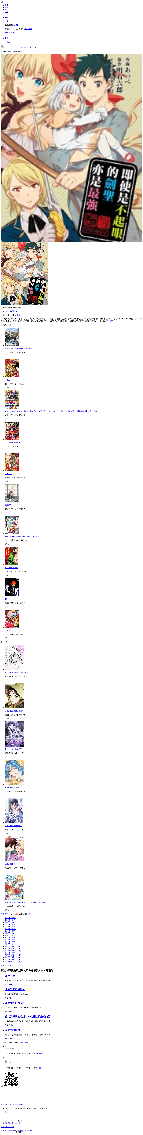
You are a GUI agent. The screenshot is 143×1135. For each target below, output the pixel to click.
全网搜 (33, 47)
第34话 (10, 984)
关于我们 (4, 1104)
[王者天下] (12, 470)
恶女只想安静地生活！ (13, 826)
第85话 (10, 929)
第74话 (10, 953)
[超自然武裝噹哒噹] (11, 564)
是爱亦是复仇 (12, 1030)
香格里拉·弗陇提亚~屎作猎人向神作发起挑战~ (22, 536)
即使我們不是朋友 (15, 989)
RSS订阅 (8, 1131)
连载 (5, 914)
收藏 (2, 1123)
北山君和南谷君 (11, 864)
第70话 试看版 (13, 962)
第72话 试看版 (13, 957)
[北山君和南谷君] (14, 861)
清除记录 (15, 25)
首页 (6, 5)
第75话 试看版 (13, 951)
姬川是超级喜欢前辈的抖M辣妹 (16, 672)
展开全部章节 (6, 965)
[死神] (12, 596)
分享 (2, 1131)
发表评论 (38, 1053)
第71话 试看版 (13, 959)
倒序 (29, 914)
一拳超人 (8, 630)
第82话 (10, 935)
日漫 (6, 12)
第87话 (10, 924)
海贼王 (7, 380)
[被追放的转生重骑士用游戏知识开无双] (12, 345)
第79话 (10, 942)
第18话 (10, 1039)
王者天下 (8, 474)
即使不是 (10, 976)
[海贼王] (12, 377)
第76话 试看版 (13, 948)
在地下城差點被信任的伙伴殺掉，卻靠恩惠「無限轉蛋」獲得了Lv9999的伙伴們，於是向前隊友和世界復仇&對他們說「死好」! (52, 411)
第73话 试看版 (13, 955)
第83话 (10, 933)
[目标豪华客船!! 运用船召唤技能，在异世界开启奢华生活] (14, 899)
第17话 (10, 1011)
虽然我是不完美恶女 (12, 442)
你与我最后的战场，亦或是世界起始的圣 (27, 1016)
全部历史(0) (9, 32)
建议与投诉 (12, 1104)
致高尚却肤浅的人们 (12, 787)
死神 (6, 599)
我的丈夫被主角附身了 (13, 749)
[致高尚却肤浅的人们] (14, 784)
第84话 (10, 931)
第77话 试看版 (13, 946)
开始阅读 (8, 1123)
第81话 (10, 937)
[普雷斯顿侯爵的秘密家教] (14, 708)
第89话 (10, 920)
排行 (6, 9)
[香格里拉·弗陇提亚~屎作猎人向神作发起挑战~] (12, 533)
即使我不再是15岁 (15, 1003)
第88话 (10, 922)
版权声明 (20, 1104)
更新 (6, 7)
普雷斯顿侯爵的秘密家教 (14, 711)
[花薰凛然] (12, 502)
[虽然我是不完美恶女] (12, 439)
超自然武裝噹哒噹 (11, 568)
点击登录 (28, 29)
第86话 (10, 926)
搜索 (22, 47)
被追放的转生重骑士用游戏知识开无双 (19, 348)
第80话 (10, 940)
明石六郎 (14, 311)
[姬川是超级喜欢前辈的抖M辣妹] (14, 669)
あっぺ (8, 311)
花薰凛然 (8, 505)
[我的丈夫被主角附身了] (14, 746)
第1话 (10, 998)
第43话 (10, 1025)
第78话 (10, 944)
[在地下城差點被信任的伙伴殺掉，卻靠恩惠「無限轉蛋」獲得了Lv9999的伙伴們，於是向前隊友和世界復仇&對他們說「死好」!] (12, 408)
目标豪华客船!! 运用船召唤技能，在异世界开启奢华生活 (26, 902)
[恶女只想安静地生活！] (14, 822)
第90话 (16, 914)
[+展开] (110, 321)
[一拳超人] (12, 627)
